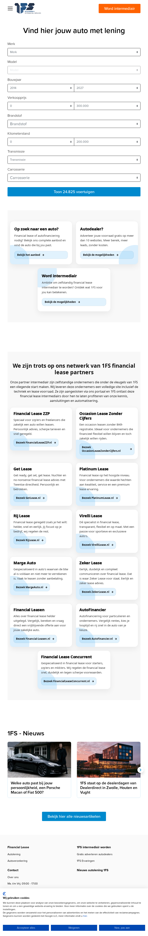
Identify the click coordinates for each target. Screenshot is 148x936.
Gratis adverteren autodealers (95, 854)
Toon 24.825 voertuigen (74, 192)
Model (12, 61)
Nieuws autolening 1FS (92, 870)
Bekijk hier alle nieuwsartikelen (74, 816)
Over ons (13, 877)
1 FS (27, 8)
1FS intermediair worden (94, 847)
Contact (13, 870)
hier (85, 916)
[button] (140, 770)
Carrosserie (16, 169)
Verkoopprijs (17, 97)
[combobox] (74, 124)
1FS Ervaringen (86, 861)
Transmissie (16, 151)
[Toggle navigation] (10, 8)
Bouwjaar (14, 79)
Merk (11, 43)
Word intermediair (119, 8)
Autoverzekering (17, 861)
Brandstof (15, 115)
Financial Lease (18, 847)
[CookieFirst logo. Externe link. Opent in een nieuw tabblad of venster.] (4, 893)
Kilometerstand (19, 133)
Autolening (14, 854)
